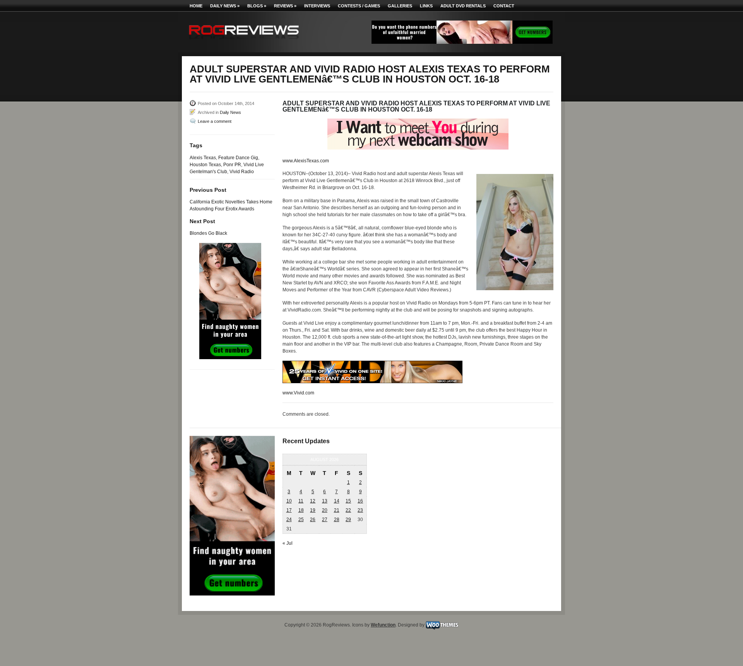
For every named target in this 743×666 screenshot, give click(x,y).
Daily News (225, 5)
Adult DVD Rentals (463, 5)
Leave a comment (214, 121)
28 (336, 519)
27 (324, 519)
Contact (503, 5)
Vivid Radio (241, 171)
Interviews (317, 5)
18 (301, 510)
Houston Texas (205, 164)
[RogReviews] (244, 41)
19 (312, 510)
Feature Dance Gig (238, 157)
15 (348, 501)
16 (360, 501)
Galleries (400, 5)
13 (324, 501)
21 (336, 510)
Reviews (285, 5)
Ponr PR (232, 164)
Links (426, 5)
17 (289, 510)
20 (324, 510)
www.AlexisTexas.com (305, 160)
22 (348, 510)
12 (312, 501)
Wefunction (383, 625)
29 (348, 519)
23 (360, 510)
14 (336, 501)
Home (196, 5)
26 (312, 519)
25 (301, 519)
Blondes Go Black (208, 233)
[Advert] (462, 42)
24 (289, 519)
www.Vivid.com (298, 393)
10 (289, 501)
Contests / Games (359, 5)
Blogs (256, 5)
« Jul (287, 543)
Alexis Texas (203, 157)
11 (300, 501)
